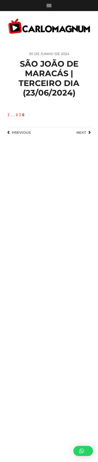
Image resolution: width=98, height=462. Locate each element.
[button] (83, 451)
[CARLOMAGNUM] (49, 26)
